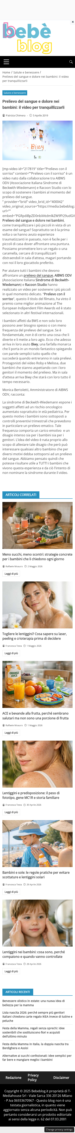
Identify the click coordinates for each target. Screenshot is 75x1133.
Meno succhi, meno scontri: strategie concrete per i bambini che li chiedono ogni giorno (37, 556)
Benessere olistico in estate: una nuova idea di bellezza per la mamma (33, 1003)
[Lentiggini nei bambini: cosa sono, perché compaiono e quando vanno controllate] (37, 923)
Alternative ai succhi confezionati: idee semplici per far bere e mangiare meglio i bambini (37, 1058)
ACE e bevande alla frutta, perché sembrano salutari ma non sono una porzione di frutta (35, 715)
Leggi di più (11, 573)
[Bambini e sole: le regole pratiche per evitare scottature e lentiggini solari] (37, 843)
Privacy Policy (33, 1077)
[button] (71, 62)
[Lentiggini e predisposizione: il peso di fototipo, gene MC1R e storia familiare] (37, 764)
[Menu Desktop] (6, 62)
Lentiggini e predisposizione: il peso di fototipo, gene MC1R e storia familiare (31, 795)
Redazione (13, 1077)
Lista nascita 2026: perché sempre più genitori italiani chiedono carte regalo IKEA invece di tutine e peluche (37, 1017)
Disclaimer (61, 1077)
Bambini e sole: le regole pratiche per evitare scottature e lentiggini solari (36, 874)
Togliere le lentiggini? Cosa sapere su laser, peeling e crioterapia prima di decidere (34, 636)
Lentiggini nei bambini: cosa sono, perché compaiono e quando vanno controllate (33, 954)
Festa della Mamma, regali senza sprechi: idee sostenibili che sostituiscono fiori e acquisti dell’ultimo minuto (33, 1032)
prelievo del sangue (38, 275)
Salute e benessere (15, 93)
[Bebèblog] (27, 38)
